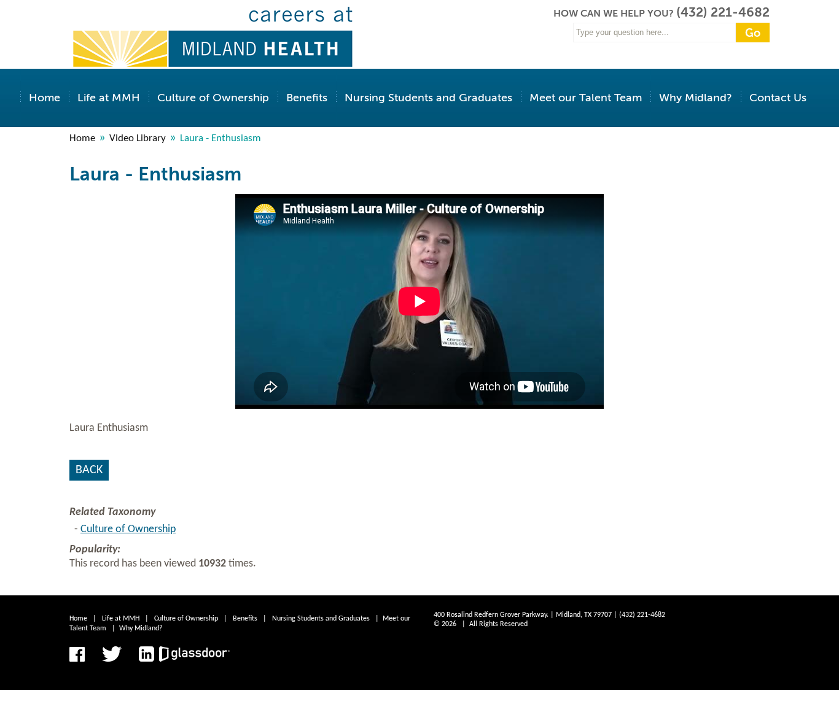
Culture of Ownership (213, 97)
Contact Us (777, 97)
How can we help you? (614, 13)
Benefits (306, 97)
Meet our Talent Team (585, 97)
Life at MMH (108, 97)
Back (89, 470)
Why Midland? (695, 97)
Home (44, 97)
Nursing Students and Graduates (428, 97)
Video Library (137, 138)
